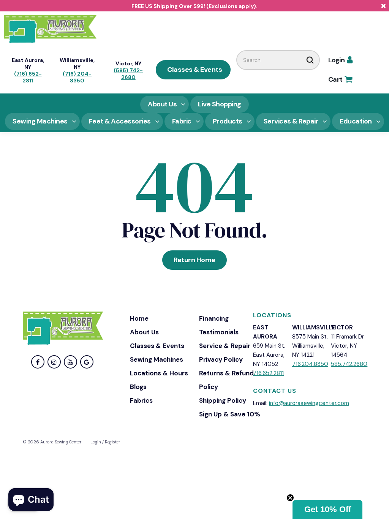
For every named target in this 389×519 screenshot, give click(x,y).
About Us (144, 332)
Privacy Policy (221, 359)
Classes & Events (194, 69)
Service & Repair (224, 346)
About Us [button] (162, 104)
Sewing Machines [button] (40, 121)
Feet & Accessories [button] (120, 121)
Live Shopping (219, 104)
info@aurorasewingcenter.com (309, 403)
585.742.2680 (349, 364)
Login (340, 60)
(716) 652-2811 (28, 77)
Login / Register (105, 442)
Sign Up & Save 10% (229, 414)
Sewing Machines (156, 359)
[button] (327, 509)
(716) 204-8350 (77, 77)
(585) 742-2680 (128, 74)
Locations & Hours (159, 373)
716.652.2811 (268, 373)
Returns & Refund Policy (226, 380)
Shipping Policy (222, 400)
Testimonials (219, 332)
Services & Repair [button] (291, 121)
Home (139, 318)
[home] (50, 28)
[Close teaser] (290, 498)
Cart (340, 79)
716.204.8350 (310, 364)
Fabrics (141, 400)
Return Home (194, 259)
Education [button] (356, 121)
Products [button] (227, 121)
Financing (214, 318)
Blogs (138, 387)
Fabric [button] (181, 121)
